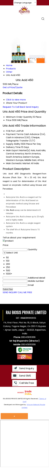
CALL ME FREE (25, 292)
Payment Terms (14, 134)
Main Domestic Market (18, 163)
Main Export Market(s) (18, 150)
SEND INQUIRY (10, 292)
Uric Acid (10, 210)
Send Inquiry (32, 106)
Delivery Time (13, 147)
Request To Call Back (14, 106)
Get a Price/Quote (12, 87)
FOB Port (11, 131)
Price (8, 120)
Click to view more (16, 99)
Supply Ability (13, 143)
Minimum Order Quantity (19, 116)
